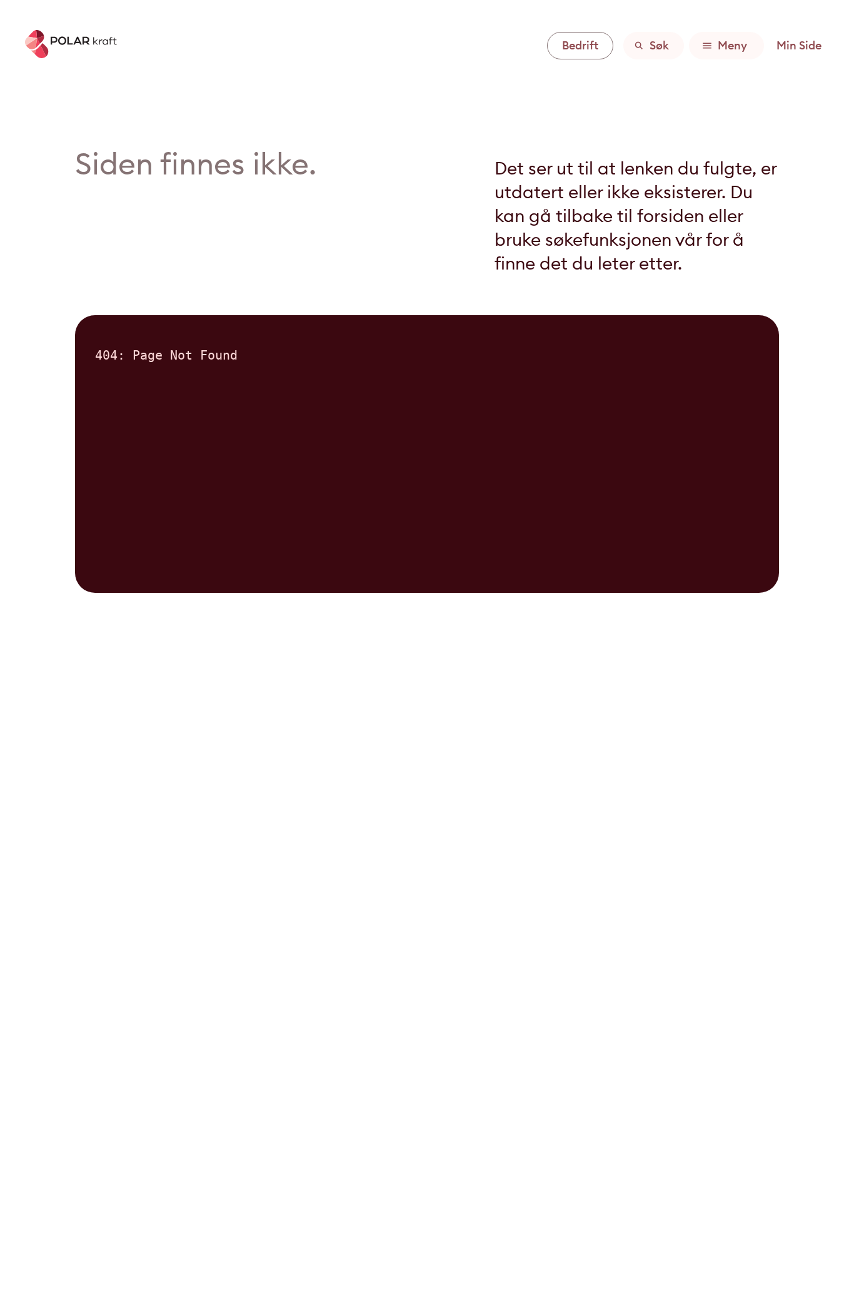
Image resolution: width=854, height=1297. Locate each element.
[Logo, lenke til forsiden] (66, 54)
